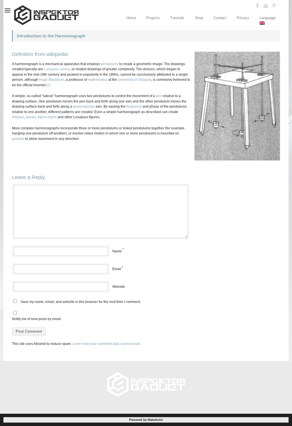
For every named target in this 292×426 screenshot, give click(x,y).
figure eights (47, 117)
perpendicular (84, 106)
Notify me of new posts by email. (37, 319)
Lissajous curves (57, 69)
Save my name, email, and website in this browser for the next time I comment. (81, 302)
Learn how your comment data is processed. (106, 344)
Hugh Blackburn (51, 80)
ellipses (18, 117)
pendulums (109, 64)
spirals (31, 117)
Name (117, 251)
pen (159, 96)
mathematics (98, 80)
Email (116, 269)
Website (118, 287)
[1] (48, 85)
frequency (134, 106)
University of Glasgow (134, 80)
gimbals (18, 139)
